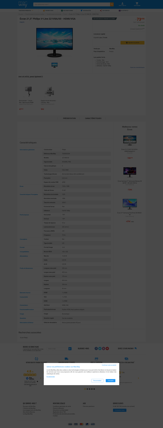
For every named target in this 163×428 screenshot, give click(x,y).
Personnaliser (97, 380)
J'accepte (110, 380)
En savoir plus (51, 376)
